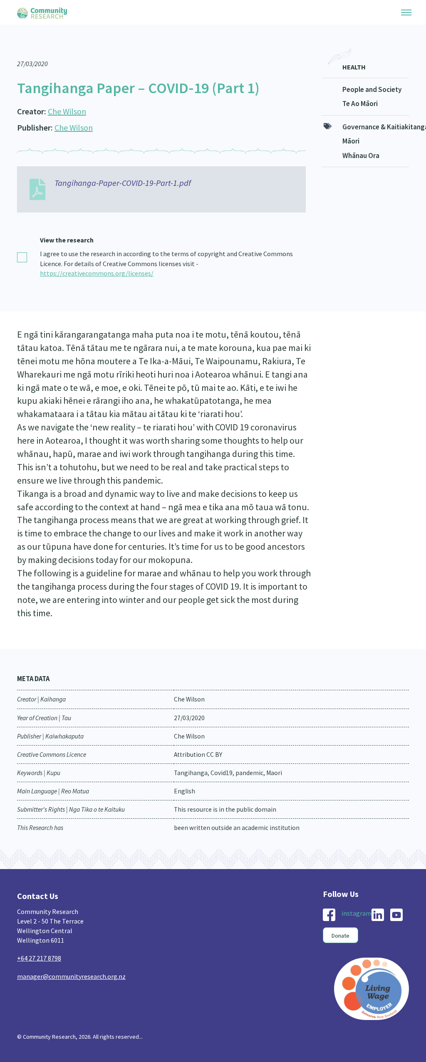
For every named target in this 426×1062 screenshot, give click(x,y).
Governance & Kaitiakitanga (375, 126)
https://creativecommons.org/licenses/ (97, 273)
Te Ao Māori (360, 103)
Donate (340, 935)
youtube (396, 915)
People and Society (372, 89)
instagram (357, 913)
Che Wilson (67, 111)
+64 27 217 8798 (39, 958)
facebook (329, 915)
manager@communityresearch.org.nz (71, 976)
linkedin (378, 915)
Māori (350, 141)
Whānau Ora (360, 155)
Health (354, 67)
